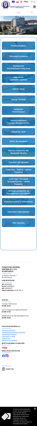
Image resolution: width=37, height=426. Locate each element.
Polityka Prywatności (8, 330)
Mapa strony (6, 338)
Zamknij (35, 409)
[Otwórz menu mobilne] (34, 7)
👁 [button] (32, 2)
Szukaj (31, 12)
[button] (18, 46)
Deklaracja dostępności (9, 340)
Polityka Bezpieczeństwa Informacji (13, 332)
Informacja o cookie (8, 336)
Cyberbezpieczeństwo (9, 334)
